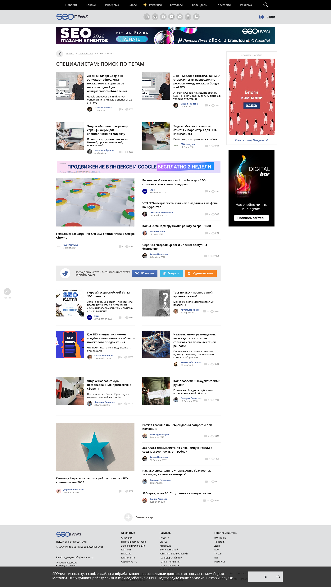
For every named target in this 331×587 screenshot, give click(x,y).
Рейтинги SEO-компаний (174, 553)
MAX (216, 549)
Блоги (133, 5)
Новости (71, 5)
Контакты (126, 549)
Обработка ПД (129, 561)
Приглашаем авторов (133, 541)
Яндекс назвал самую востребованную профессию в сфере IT (109, 385)
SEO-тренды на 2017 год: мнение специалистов (176, 493)
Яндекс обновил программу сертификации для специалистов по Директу (107, 130)
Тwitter (218, 553)
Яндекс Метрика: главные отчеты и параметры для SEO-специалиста (195, 130)
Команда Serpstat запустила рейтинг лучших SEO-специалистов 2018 (92, 480)
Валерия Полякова (105, 402)
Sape (152, 189)
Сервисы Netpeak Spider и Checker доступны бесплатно (174, 247)
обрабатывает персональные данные (147, 573)
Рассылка (219, 561)
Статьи (91, 5)
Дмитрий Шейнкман (161, 212)
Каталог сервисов (169, 565)
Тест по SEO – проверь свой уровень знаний (193, 294)
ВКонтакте (147, 273)
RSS (216, 557)
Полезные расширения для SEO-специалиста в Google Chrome (95, 236)
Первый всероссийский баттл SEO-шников (108, 294)
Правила (126, 553)
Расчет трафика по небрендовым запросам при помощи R (177, 427)
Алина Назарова (159, 254)
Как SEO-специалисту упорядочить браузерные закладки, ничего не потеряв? (176, 472)
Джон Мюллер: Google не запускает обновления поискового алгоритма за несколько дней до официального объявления (107, 83)
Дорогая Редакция (73, 489)
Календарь (199, 5)
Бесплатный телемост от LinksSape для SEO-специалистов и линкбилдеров (174, 182)
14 (208, 311)
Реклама (246, 5)
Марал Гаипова (103, 107)
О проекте (127, 537)
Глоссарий (223, 5)
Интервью (112, 5)
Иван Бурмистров (159, 434)
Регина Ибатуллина (192, 362)
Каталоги (176, 5)
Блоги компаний (169, 549)
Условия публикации (133, 545)
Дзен (217, 545)
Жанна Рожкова (158, 498)
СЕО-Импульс (188, 144)
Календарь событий (171, 557)
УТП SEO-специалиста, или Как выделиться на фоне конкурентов (180, 205)
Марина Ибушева (104, 150)
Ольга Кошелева (103, 355)
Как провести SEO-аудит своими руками (196, 383)
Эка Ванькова (157, 231)
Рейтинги (155, 5)
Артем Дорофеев (190, 309)
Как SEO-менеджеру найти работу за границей (176, 226)
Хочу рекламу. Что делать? (251, 140)
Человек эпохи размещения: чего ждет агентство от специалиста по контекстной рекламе (194, 340)
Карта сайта (128, 557)
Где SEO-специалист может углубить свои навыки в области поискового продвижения (111, 338)
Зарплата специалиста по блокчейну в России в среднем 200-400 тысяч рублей (177, 450)
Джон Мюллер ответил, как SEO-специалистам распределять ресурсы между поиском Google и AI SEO (197, 81)
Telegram (219, 541)
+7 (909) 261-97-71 (66, 565)
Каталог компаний (170, 561)
